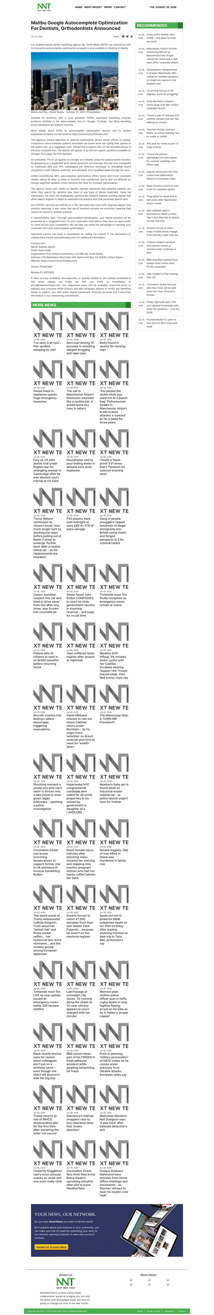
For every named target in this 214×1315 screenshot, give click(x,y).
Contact (181, 1311)
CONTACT (120, 7)
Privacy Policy (153, 1311)
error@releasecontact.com (45, 285)
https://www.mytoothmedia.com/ (90, 134)
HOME (78, 7)
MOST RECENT (93, 7)
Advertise (169, 1311)
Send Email (44, 250)
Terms (140, 1311)
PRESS (108, 7)
